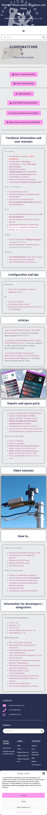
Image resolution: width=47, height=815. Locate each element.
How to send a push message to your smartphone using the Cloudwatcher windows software (23, 583)
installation (23, 422)
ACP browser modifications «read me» (24, 686)
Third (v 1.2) (13, 628)
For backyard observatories (19, 304)
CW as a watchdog (15, 302)
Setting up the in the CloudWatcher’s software (22, 175)
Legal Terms (20, 812)
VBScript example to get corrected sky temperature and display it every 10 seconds (24, 678)
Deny (23, 801)
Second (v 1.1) (14, 625)
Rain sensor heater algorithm (20, 642)
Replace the (16, 441)
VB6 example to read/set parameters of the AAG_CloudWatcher (24, 661)
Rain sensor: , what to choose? (23, 228)
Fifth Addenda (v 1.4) (17, 633)
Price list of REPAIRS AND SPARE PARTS (25, 413)
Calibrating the (25, 182)
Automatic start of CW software (21, 259)
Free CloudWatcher (25, 239)
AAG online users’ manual (26, 257)
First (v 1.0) (13, 622)
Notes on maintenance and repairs (22, 179)
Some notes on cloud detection (21, 199)
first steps (26, 161)
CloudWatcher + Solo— (22, 164)
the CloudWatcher (23, 172)
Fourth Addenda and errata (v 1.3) (22, 630)
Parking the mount (16, 588)
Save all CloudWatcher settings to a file (24, 553)
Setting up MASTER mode (19, 560)
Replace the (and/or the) (22, 416)
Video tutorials (23, 470)
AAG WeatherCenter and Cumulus (22, 262)
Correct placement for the (24, 578)
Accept (23, 795)
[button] (44, 773)
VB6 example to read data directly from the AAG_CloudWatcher (24, 666)
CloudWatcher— (15, 161)
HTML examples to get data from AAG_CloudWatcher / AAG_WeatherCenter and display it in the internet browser (25, 654)
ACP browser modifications (19, 683)
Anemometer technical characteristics (24, 224)
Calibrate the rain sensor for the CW (23, 426)
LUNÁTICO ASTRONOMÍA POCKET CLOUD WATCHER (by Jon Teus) (22, 341)
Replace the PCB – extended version (23, 418)
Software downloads (17, 169)
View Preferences (23, 807)
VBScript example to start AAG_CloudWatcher (19, 671)
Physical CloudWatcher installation (23, 575)
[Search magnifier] (43, 37)
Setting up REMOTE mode (19, 563)
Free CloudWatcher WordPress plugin (24, 245)
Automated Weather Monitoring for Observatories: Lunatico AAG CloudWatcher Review (21, 355)
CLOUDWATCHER (23, 47)
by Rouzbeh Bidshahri (19, 358)
